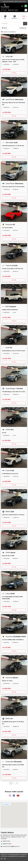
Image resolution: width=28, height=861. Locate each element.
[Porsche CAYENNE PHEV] (14, 624)
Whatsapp (25, 6)
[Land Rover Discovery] (14, 87)
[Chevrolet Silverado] (14, 749)
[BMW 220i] (14, 499)
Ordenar (22, 28)
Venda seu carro (13, 10)
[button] (1, 17)
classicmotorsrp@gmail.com (10, 846)
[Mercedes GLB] (14, 130)
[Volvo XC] (14, 44)
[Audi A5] (14, 335)
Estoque (3, 10)
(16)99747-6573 (6, 843)
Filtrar (5, 28)
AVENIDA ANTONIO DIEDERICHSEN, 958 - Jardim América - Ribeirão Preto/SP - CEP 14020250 (14, 836)
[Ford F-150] (14, 458)
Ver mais (14, 72)
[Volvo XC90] (14, 581)
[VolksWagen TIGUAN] (14, 376)
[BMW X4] (14, 706)
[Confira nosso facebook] (14, 795)
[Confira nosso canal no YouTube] (18, 795)
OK (5, 858)
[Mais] (26, 10)
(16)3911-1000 (6, 841)
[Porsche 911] (14, 212)
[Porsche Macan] (14, 665)
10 (17, 783)
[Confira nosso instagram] (10, 795)
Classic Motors (5, 6)
